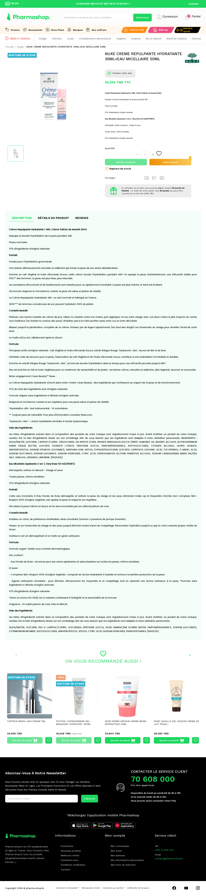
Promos (15, 30)
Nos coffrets (99, 30)
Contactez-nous (69, 860)
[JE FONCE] (78, 695)
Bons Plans (57, 30)
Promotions (67, 846)
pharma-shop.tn (35, 888)
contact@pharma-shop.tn (169, 858)
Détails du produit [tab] (53, 218)
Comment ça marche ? (113, 888)
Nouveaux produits (71, 850)
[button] (193, 16)
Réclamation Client (91, 888)
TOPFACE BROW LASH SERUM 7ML (26, 721)
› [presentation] (190, 654)
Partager (146, 178)
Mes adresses (118, 855)
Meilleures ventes (70, 855)
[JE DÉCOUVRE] (29, 695)
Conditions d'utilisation (73, 864)
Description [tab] (22, 218)
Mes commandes (120, 846)
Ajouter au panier (126, 162)
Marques (78, 30)
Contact (193, 3)
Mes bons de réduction (123, 864)
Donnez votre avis (122, 73)
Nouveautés (35, 30)
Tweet (154, 178)
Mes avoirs (116, 850)
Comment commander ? (67, 888)
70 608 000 (153, 779)
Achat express (170, 162)
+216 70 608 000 (164, 850)
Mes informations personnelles (127, 860)
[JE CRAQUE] (127, 695)
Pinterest (162, 178)
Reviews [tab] (81, 218)
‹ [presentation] (16, 654)
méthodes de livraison (138, 888)
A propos (65, 869)
